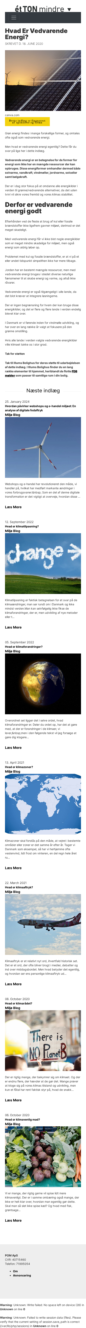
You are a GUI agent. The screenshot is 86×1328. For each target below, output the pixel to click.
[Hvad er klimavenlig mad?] (43, 1156)
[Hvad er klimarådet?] (43, 1040)
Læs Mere (13, 507)
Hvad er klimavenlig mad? (22, 1119)
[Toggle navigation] (13, 18)
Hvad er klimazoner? (19, 767)
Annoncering (22, 1275)
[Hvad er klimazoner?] (43, 804)
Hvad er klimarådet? (18, 1003)
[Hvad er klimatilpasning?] (43, 563)
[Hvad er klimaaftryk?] (43, 924)
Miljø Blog (12, 415)
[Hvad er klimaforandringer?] (43, 684)
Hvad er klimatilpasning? (22, 526)
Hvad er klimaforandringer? (24, 646)
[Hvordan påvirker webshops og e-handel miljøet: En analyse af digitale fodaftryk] (43, 447)
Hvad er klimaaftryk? (19, 887)
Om (15, 1271)
